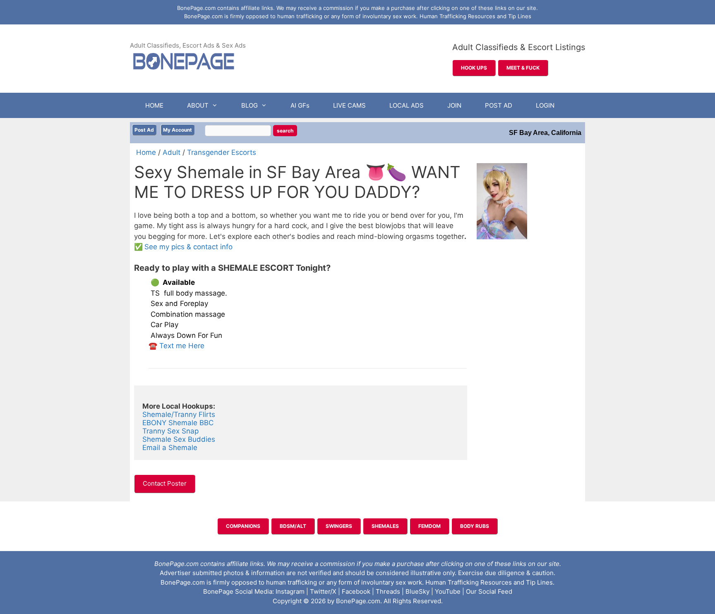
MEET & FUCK (523, 68)
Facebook (356, 591)
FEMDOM (429, 526)
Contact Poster (165, 483)
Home (146, 152)
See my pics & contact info (188, 247)
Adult (171, 152)
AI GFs (300, 105)
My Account (177, 130)
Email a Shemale (169, 447)
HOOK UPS (474, 68)
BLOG (249, 105)
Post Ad (144, 130)
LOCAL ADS (406, 105)
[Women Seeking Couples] (200, 431)
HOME (154, 105)
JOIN (454, 105)
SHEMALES (385, 526)
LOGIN (545, 105)
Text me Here (181, 346)
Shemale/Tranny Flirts (178, 414)
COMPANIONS (243, 526)
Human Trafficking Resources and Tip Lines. (489, 582)
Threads (388, 591)
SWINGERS (339, 526)
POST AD (498, 105)
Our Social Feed (489, 591)
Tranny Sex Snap (170, 431)
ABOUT (198, 105)
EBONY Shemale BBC (178, 423)
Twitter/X (323, 591)
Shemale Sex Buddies (179, 439)
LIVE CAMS (349, 105)
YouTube (448, 591)
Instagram (290, 591)
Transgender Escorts (221, 152)
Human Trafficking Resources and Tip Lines (475, 16)
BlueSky (417, 591)
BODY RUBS (474, 526)
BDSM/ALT (293, 526)
